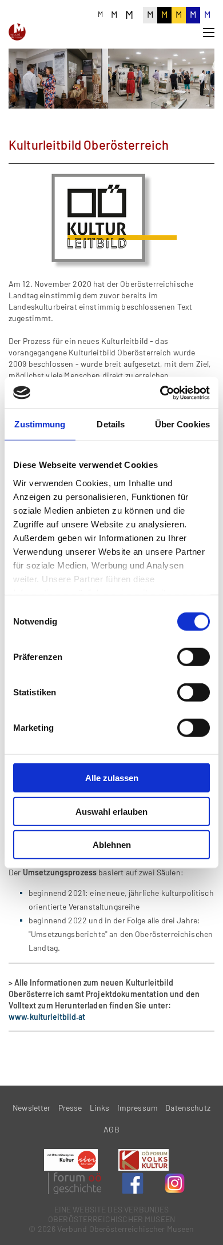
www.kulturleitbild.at (47, 1017)
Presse (70, 1107)
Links (100, 1107)
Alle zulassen (111, 778)
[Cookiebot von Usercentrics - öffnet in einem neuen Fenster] (160, 392)
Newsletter (32, 1107)
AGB (111, 1129)
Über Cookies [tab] (182, 424)
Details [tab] (111, 424)
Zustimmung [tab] (39, 424)
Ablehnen (112, 845)
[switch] (193, 657)
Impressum (137, 1107)
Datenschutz (187, 1107)
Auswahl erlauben (111, 811)
